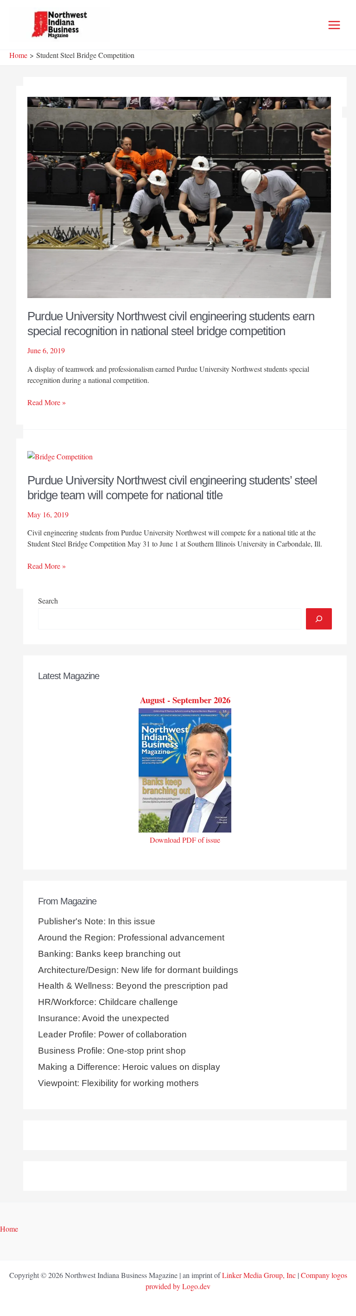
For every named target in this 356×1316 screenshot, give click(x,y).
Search (48, 600)
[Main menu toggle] (334, 25)
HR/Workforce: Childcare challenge (108, 1002)
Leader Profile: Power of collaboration (112, 1034)
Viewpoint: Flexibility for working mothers (118, 1083)
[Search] (319, 618)
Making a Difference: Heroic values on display (129, 1067)
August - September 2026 (185, 699)
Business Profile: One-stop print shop (112, 1050)
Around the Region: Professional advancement (131, 937)
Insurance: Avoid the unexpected (103, 1018)
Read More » (46, 402)
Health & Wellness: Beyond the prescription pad (133, 986)
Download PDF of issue (185, 840)
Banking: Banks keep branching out (109, 954)
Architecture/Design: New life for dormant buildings (138, 970)
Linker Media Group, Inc (259, 1275)
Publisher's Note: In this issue (96, 921)
